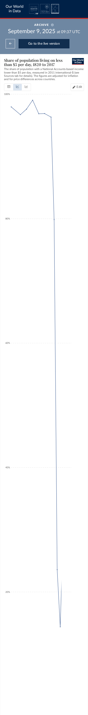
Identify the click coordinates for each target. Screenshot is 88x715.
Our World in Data (14, 9)
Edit (79, 87)
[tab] (8, 87)
